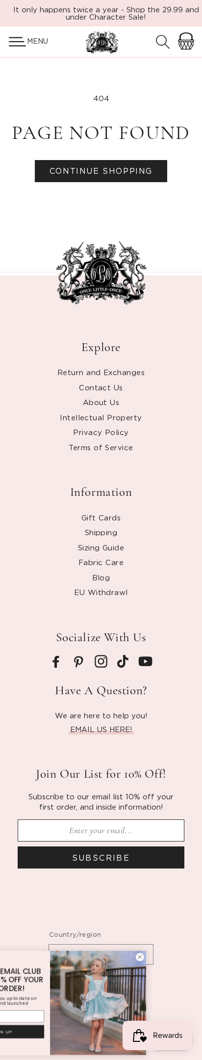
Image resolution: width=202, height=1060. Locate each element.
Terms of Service (101, 447)
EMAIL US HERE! (101, 729)
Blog (101, 577)
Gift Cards (101, 517)
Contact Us (101, 387)
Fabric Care (101, 562)
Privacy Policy (100, 432)
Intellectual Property (101, 417)
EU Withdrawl (100, 592)
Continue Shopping (101, 170)
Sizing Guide (101, 547)
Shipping (101, 532)
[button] (13, 42)
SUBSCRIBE (101, 857)
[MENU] (13, 42)
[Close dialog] (175, 956)
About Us (101, 402)
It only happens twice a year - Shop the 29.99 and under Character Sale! (106, 13)
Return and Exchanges (101, 372)
